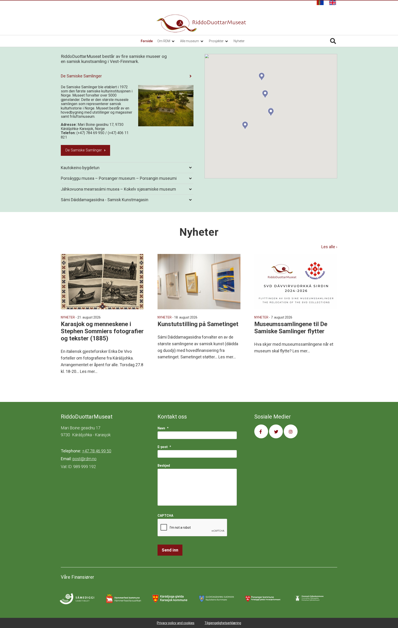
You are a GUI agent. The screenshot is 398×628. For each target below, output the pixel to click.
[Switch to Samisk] (320, 2)
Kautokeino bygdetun (80, 167)
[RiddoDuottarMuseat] (201, 23)
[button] (245, 125)
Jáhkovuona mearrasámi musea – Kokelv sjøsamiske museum (118, 189)
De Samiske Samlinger (81, 76)
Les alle (328, 247)
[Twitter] (276, 431)
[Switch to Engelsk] (332, 2)
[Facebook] (261, 431)
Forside (147, 41)
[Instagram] (291, 431)
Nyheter (239, 41)
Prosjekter (216, 41)
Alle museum (190, 41)
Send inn (170, 550)
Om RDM (164, 41)
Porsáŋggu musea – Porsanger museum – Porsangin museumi (119, 178)
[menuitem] (320, 2)
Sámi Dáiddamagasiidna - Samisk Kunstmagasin (104, 199)
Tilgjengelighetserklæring (223, 623)
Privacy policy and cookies (175, 623)
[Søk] (333, 41)
